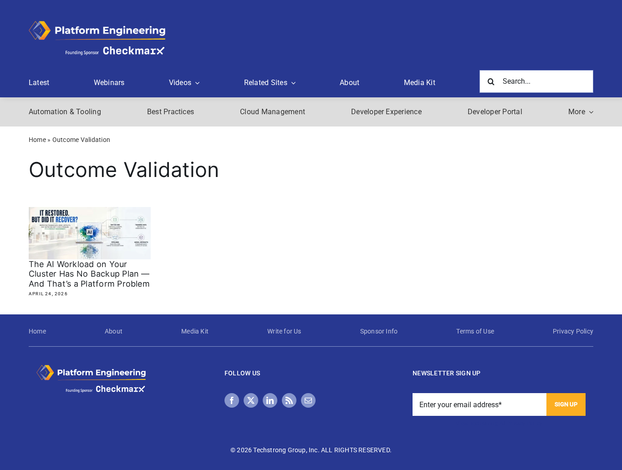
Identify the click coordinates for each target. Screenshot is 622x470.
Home (37, 139)
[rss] (289, 400)
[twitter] (251, 400)
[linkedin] (270, 400)
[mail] (308, 400)
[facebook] (231, 400)
